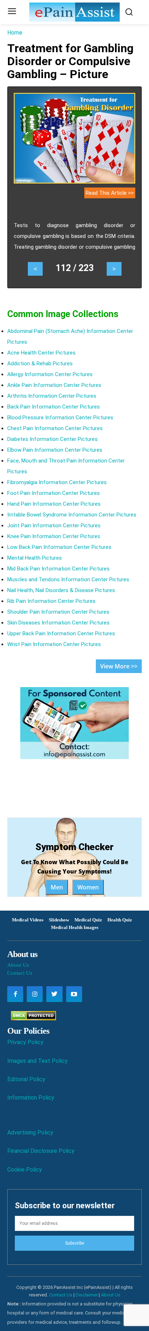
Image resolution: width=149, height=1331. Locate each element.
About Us (18, 965)
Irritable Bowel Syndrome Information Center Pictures (71, 514)
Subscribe (74, 1243)
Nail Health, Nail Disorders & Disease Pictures (61, 590)
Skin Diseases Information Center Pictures (58, 622)
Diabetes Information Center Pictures (52, 439)
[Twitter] (54, 994)
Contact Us (19, 973)
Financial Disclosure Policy (40, 1150)
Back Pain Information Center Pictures (53, 406)
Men (57, 887)
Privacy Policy (25, 1042)
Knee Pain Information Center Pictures (53, 536)
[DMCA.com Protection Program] (31, 1018)
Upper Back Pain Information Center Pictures (61, 633)
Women (88, 887)
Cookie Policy (24, 1169)
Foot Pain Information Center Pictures (53, 493)
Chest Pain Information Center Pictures (55, 428)
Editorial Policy (26, 1079)
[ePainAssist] (74, 12)
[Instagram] (35, 994)
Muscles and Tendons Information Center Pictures (68, 579)
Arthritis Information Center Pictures (51, 396)
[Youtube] (74, 994)
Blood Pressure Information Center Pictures (60, 417)
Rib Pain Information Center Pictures (51, 601)
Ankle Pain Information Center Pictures (54, 385)
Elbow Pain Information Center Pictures (54, 450)
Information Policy (30, 1097)
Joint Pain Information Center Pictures (54, 525)
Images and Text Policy (37, 1060)
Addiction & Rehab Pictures (40, 363)
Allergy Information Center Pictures (50, 374)
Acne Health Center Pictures (41, 352)
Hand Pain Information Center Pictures (54, 504)
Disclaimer (87, 1295)
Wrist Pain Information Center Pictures (54, 644)
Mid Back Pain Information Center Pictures (58, 568)
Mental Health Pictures (34, 558)
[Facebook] (15, 994)
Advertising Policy (30, 1132)
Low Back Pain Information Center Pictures (59, 547)
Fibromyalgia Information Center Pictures (57, 482)
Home (14, 32)
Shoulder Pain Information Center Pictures (58, 612)
